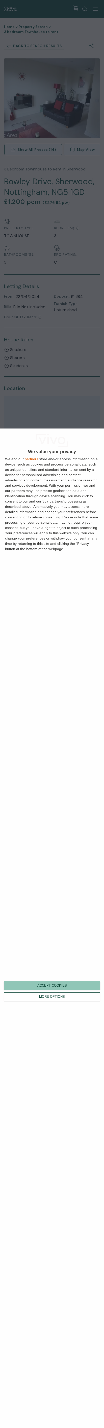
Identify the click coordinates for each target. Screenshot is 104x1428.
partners (31, 459)
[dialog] (52, 928)
